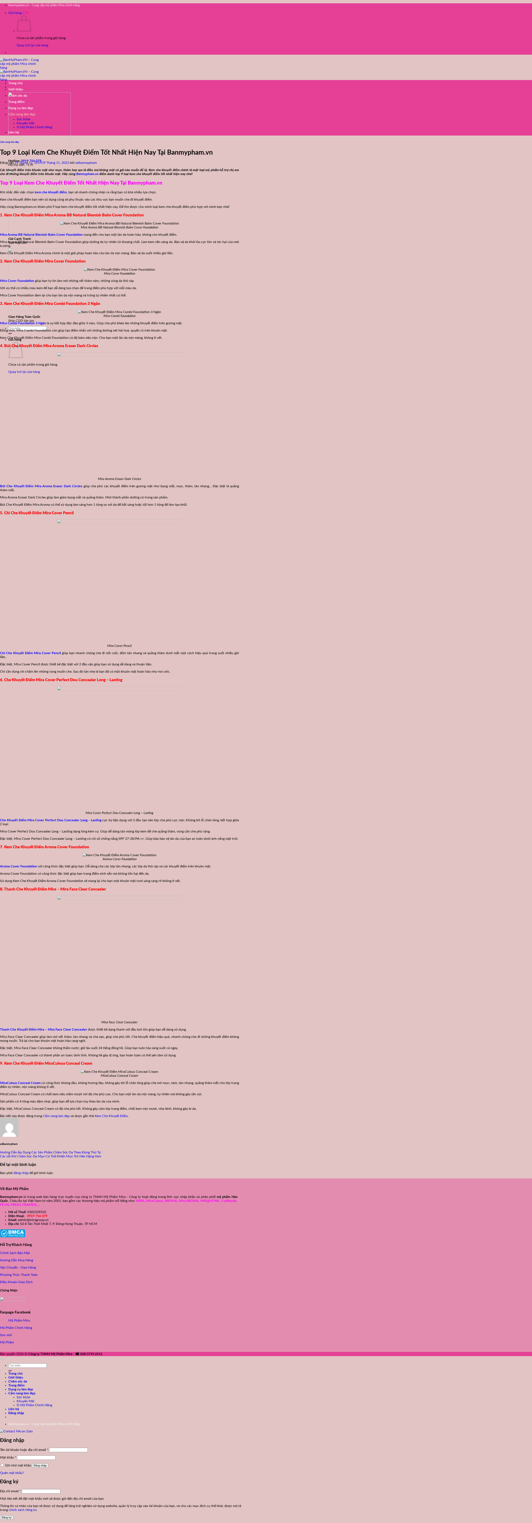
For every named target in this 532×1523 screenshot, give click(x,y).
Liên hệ (13, 132)
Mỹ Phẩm (7, 1342)
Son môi (6, 1335)
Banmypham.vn (87, 174)
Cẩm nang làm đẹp (21, 114)
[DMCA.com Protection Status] (12, 1236)
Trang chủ (15, 83)
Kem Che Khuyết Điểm (111, 1116)
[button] (18, 13)
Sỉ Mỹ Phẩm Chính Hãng (34, 127)
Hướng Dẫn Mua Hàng (16, 1260)
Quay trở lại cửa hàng (32, 45)
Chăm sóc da (17, 95)
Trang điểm (16, 102)
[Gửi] (10, 333)
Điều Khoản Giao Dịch (16, 1282)
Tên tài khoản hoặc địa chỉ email (24, 1449)
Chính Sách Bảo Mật (15, 1253)
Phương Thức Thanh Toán (19, 1274)
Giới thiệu (15, 89)
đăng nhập (21, 1173)
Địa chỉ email (10, 1491)
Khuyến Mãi (25, 123)
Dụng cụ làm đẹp (20, 108)
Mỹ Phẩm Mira (19, 1320)
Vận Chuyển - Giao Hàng (18, 1267)
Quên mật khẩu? (12, 1473)
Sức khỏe (23, 119)
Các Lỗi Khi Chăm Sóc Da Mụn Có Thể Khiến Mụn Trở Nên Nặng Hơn (50, 1156)
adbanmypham (86, 162)
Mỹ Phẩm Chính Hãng (16, 1327)
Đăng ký (7, 1517)
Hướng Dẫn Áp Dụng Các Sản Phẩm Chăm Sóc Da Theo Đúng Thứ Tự (50, 1152)
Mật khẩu (8, 1457)
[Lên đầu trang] (1, 1359)
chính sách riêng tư (23, 1510)
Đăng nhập (40, 1465)
